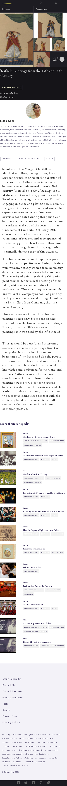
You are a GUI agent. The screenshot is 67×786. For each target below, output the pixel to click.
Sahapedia (7, 3)
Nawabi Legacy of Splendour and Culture (41, 530)
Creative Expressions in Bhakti (36, 623)
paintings (7, 159)
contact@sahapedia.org (15, 765)
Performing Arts (11, 87)
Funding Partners (12, 697)
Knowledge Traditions (33, 478)
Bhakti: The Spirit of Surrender (37, 641)
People (38, 445)
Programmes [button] (41, 9)
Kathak (49, 159)
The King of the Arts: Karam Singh (39, 436)
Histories (28, 445)
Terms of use (9, 716)
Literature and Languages (35, 631)
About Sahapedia (11, 679)
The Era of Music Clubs (33, 604)
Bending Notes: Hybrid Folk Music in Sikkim (43, 511)
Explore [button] (6, 9)
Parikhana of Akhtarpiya (34, 548)
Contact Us (8, 685)
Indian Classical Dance (29, 159)
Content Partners (12, 691)
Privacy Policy (11, 722)
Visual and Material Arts (35, 441)
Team (4, 703)
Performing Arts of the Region (37, 586)
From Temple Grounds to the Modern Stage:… (44, 492)
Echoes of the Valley (32, 567)
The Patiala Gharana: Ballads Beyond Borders (43, 455)
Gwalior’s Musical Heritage (35, 474)
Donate (6, 710)
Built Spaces (57, 534)
